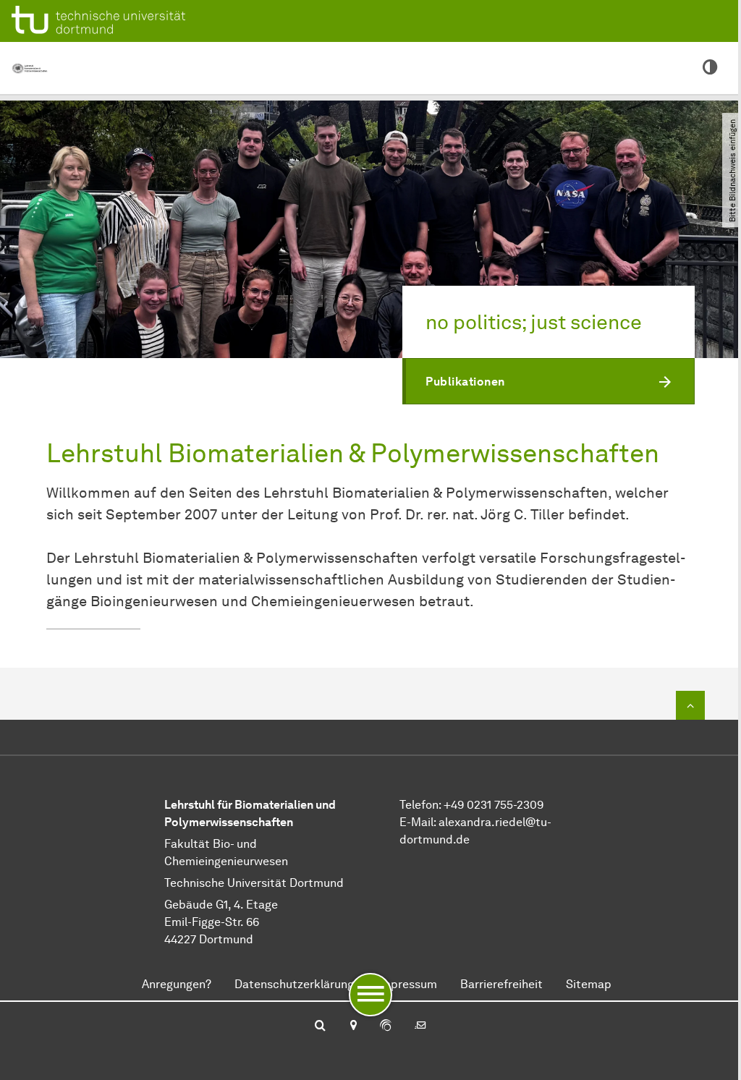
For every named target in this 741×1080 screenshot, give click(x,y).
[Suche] (320, 1026)
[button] (548, 381)
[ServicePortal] (385, 1026)
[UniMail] (420, 1026)
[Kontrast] (710, 68)
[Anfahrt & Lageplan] (352, 1026)
